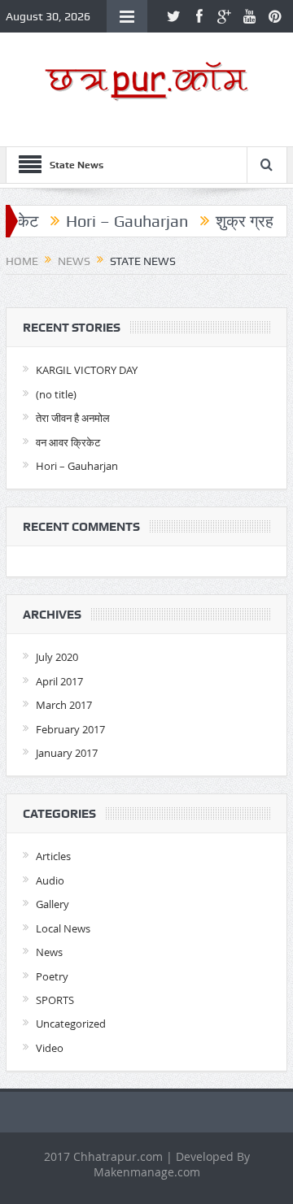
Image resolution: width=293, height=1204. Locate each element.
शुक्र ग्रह (236, 221)
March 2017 (64, 705)
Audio (50, 880)
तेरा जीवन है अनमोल (73, 418)
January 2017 (67, 752)
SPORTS (55, 1000)
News (49, 952)
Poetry (52, 976)
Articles (53, 856)
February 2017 (70, 729)
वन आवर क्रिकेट (68, 442)
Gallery (52, 904)
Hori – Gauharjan (119, 221)
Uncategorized (71, 1023)
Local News (63, 928)
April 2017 (59, 681)
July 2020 (57, 657)
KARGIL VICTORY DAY (87, 370)
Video (49, 1048)
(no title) (56, 394)
